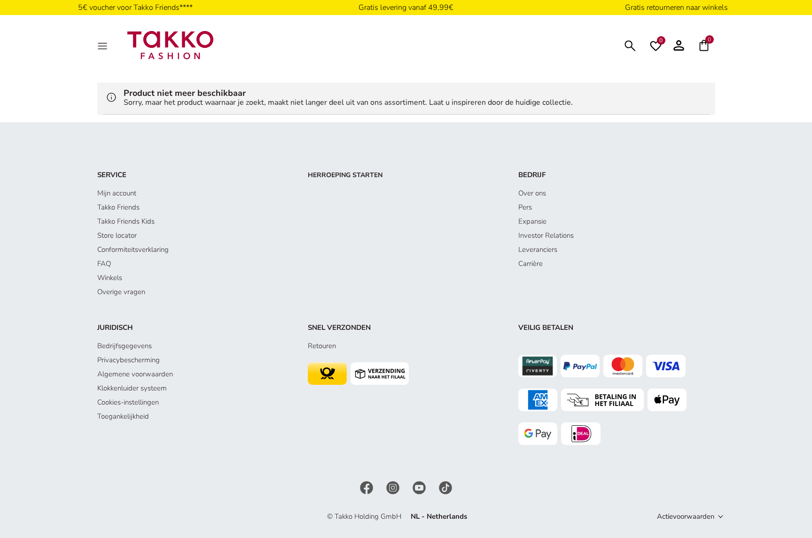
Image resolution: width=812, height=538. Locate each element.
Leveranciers (537, 249)
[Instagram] (393, 486)
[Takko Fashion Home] (170, 44)
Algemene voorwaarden (135, 374)
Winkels (109, 277)
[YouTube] (420, 486)
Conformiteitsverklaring (133, 249)
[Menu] (103, 45)
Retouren (322, 346)
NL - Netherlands (439, 516)
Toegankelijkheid (123, 416)
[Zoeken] (630, 45)
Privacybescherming (128, 360)
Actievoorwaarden (686, 516)
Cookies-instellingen (128, 402)
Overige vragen (121, 291)
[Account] (678, 45)
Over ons (532, 193)
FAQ (104, 263)
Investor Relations (546, 235)
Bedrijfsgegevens (124, 346)
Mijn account (116, 193)
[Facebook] (367, 486)
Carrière (530, 263)
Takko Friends (118, 207)
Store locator (117, 235)
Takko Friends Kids (126, 221)
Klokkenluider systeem (132, 388)
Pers (525, 207)
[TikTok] (445, 486)
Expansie (532, 221)
